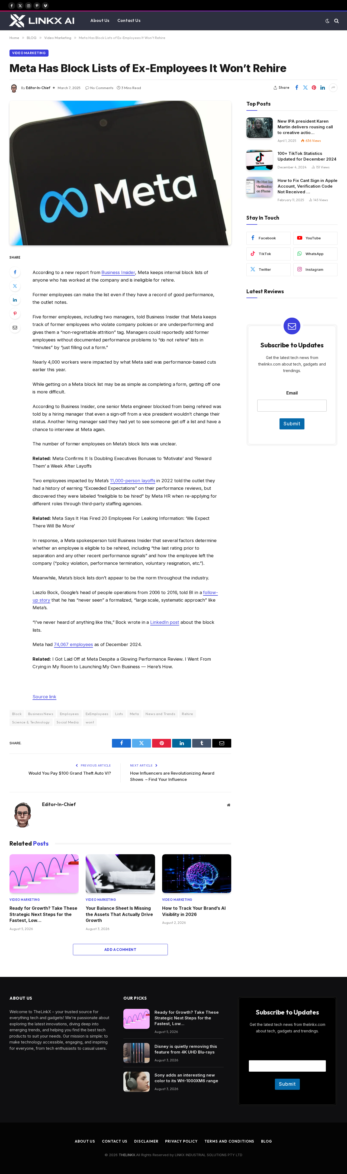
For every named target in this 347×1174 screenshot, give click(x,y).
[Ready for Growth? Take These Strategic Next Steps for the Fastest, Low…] (44, 873)
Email (292, 392)
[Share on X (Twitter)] (305, 87)
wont (90, 722)
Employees (69, 714)
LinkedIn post (164, 622)
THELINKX (127, 1155)
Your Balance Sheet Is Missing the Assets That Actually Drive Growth (119, 914)
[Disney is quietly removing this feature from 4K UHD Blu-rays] (136, 1053)
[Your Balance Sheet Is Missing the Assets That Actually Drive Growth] (120, 873)
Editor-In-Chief (38, 88)
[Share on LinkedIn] (323, 87)
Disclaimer (146, 1141)
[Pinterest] (14, 313)
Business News (40, 714)
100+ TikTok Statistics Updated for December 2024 (307, 156)
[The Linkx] (42, 20)
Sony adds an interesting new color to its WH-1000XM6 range (186, 1077)
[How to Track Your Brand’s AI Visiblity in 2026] (196, 873)
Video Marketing (29, 53)
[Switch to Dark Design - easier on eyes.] (327, 21)
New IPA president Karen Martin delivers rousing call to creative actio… (305, 126)
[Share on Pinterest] (314, 87)
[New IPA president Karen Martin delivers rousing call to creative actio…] (259, 128)
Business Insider (118, 272)
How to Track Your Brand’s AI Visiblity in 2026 (194, 911)
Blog (266, 1141)
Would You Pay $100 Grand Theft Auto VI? (69, 773)
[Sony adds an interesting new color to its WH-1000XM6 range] (136, 1082)
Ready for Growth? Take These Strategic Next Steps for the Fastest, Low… (43, 914)
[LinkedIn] (14, 299)
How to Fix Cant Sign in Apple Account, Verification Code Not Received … (308, 186)
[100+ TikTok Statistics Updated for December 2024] (259, 160)
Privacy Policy (181, 1141)
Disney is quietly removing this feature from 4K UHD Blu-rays (186, 1049)
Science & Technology (31, 722)
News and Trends (160, 714)
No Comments (101, 88)
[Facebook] (14, 272)
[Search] (336, 21)
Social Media (68, 722)
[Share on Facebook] (297, 87)
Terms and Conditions (229, 1141)
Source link (44, 696)
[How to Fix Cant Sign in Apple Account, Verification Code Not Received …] (259, 187)
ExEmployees (97, 714)
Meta (134, 714)
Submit (292, 423)
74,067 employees (73, 644)
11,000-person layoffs (132, 480)
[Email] (14, 327)
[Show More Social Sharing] (333, 87)
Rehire (187, 714)
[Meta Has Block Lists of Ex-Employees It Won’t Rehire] (120, 173)
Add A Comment (120, 949)
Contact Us (128, 20)
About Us (99, 20)
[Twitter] (14, 286)
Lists (119, 714)
